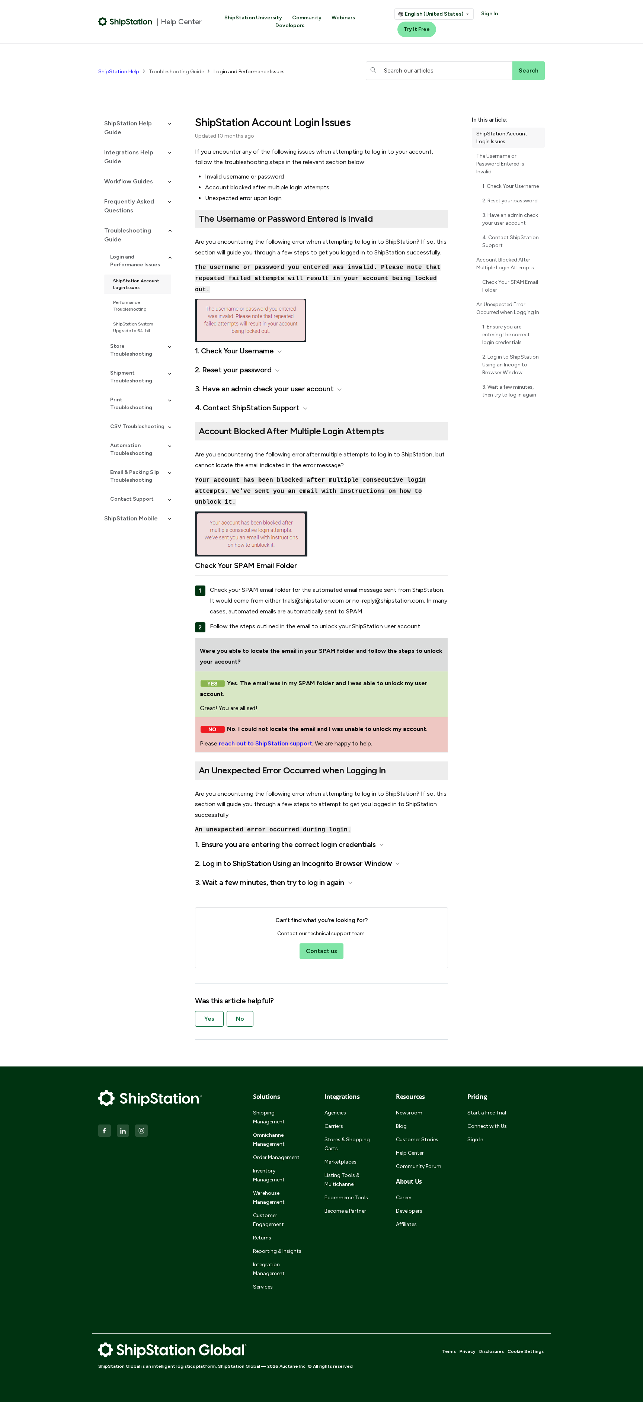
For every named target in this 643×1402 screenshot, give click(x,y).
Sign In (489, 13)
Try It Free (417, 29)
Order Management (276, 1157)
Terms (449, 1351)
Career (404, 1197)
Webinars (343, 18)
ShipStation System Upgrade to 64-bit (133, 327)
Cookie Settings (526, 1351)
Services (263, 1287)
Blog (401, 1126)
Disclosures (491, 1351)
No (240, 1018)
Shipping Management (269, 1117)
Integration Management (269, 1269)
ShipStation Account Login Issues (136, 284)
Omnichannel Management (269, 1139)
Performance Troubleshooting (130, 306)
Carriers (333, 1126)
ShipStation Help (118, 71)
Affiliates (406, 1224)
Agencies (335, 1113)
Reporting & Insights (277, 1251)
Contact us (321, 951)
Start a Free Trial (486, 1113)
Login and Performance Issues (249, 71)
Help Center (410, 1153)
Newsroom (409, 1113)
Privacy (468, 1351)
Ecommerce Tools (346, 1197)
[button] (134, 128)
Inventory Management (269, 1175)
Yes (209, 1018)
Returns (262, 1238)
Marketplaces (340, 1162)
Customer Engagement (268, 1220)
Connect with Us (487, 1126)
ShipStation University (253, 18)
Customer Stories (417, 1139)
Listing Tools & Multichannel (341, 1179)
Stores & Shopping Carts (347, 1144)
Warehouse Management (269, 1197)
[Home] (125, 21)
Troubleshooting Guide (176, 71)
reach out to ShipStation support (265, 743)
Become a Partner (345, 1211)
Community (307, 18)
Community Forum (418, 1166)
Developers (289, 25)
